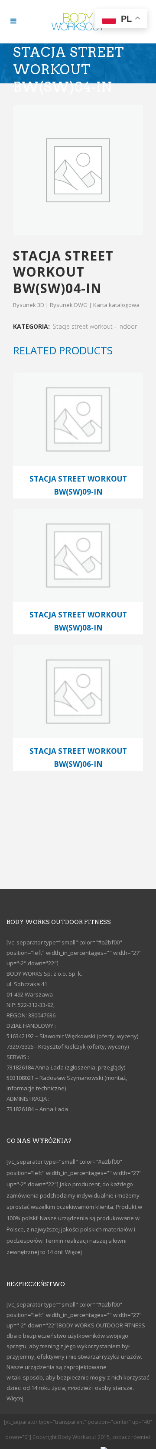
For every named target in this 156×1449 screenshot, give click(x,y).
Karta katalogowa (116, 305)
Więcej (73, 1252)
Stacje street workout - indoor (95, 326)
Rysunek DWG (69, 305)
